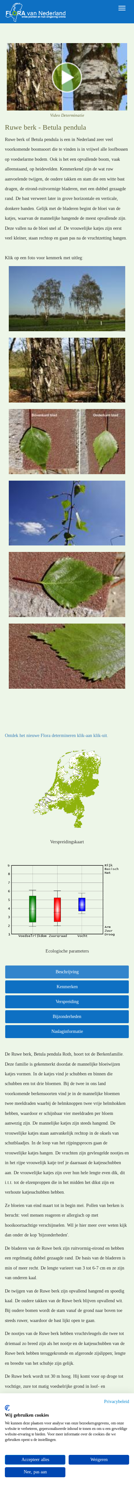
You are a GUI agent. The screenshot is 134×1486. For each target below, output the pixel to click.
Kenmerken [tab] (67, 986)
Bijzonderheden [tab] (67, 1016)
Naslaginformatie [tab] (67, 1031)
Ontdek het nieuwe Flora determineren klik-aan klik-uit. (56, 735)
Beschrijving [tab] (67, 971)
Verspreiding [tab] (67, 1001)
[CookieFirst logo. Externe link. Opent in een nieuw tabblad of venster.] (7, 1408)
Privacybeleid (116, 1401)
